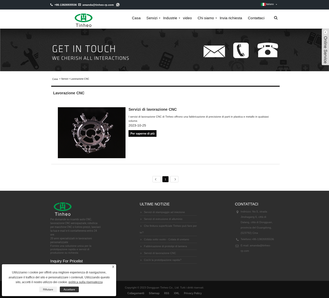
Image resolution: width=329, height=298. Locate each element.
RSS (166, 293)
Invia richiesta (231, 18)
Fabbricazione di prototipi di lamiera (165, 246)
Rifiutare (48, 289)
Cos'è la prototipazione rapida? (162, 259)
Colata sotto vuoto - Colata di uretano (166, 239)
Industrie (170, 18)
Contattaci (256, 18)
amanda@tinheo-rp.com (98, 4)
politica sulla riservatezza (86, 282)
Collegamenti (135, 293)
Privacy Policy (193, 293)
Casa (136, 18)
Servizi (151, 18)
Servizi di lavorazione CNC (153, 109)
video (187, 18)
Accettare (69, 289)
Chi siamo (206, 18)
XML (176, 293)
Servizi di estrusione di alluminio (163, 218)
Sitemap (154, 293)
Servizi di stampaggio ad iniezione (164, 212)
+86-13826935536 (263, 239)
